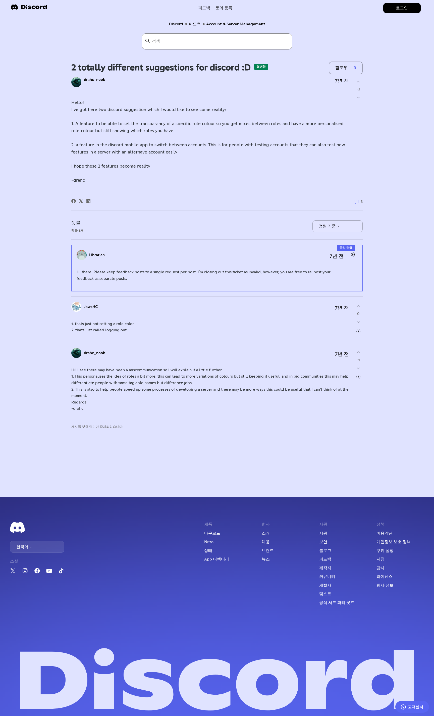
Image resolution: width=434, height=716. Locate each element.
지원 (323, 533)
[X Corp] (81, 201)
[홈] (29, 9)
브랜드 (268, 551)
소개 (266, 533)
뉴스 (266, 559)
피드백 (204, 8)
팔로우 (341, 68)
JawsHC (91, 307)
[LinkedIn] (88, 201)
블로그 (325, 551)
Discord (176, 24)
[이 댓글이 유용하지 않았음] (358, 322)
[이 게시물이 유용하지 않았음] (358, 97)
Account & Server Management (235, 24)
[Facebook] (73, 201)
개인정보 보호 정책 (393, 542)
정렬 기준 (328, 226)
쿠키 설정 (385, 551)
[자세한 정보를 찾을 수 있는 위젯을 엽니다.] (412, 707)
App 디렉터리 (216, 559)
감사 (380, 568)
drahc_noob (94, 80)
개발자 (325, 585)
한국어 (22, 547)
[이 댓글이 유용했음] (358, 306)
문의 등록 (223, 8)
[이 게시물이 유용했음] (358, 81)
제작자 (325, 568)
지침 (380, 559)
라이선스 (384, 577)
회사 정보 (385, 585)
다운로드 (212, 533)
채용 (266, 542)
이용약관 (384, 533)
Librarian (97, 255)
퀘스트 (325, 594)
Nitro (208, 542)
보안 (323, 542)
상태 (208, 551)
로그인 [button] (402, 8)
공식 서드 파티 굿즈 (336, 603)
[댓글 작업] (353, 254)
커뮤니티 (327, 577)
